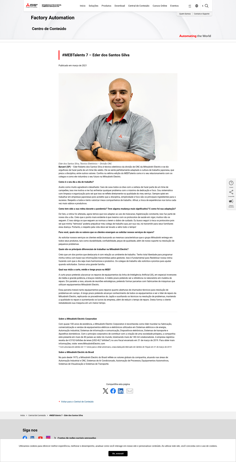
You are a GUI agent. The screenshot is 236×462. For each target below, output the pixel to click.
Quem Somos (185, 14)
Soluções (93, 5)
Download (120, 5)
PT (190, 5)
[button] (75, 438)
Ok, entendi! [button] (118, 453)
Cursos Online (160, 5)
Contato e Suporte (201, 14)
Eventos (174, 5)
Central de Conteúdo (138, 5)
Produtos (106, 5)
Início (82, 5)
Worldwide (196, 6)
